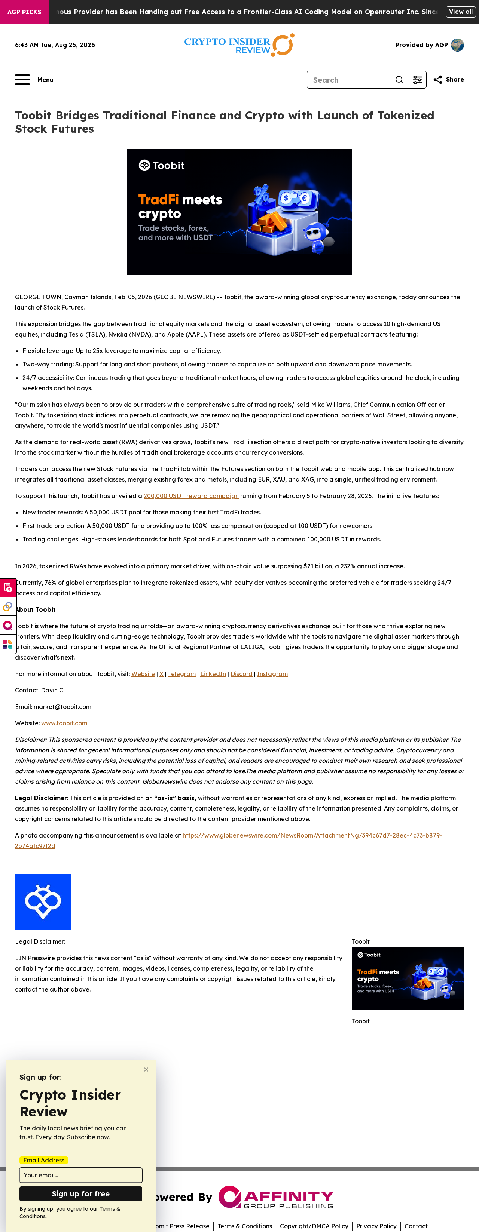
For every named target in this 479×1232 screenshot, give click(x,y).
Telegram (182, 674)
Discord (242, 674)
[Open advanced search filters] (417, 79)
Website (143, 674)
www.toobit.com (64, 723)
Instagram (272, 674)
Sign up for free (81, 1193)
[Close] (146, 1069)
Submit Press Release (179, 1226)
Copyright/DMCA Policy (314, 1226)
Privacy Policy (376, 1226)
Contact (416, 1226)
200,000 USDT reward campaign (191, 496)
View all (461, 11)
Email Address (43, 1160)
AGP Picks (24, 12)
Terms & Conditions (244, 1226)
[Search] (399, 79)
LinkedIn (213, 674)
